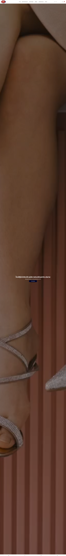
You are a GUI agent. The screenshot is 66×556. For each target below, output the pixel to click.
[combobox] (57, 2)
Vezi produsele (33, 281)
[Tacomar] (3, 1)
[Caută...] (54, 2)
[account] (62, 2)
